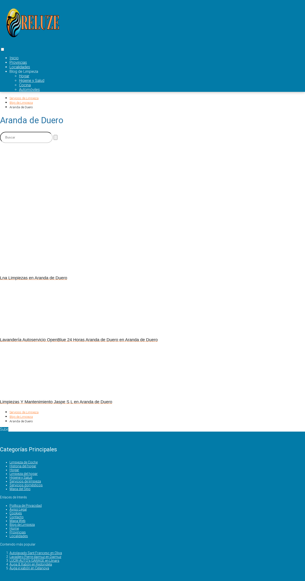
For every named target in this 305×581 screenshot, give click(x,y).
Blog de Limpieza (22, 525)
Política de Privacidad (26, 505)
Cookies (16, 513)
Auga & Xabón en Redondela (31, 564)
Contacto (17, 517)
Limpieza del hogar (24, 474)
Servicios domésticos (26, 485)
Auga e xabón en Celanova (29, 568)
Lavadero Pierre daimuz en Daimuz (35, 557)
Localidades (20, 67)
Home (14, 528)
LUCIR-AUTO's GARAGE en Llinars (34, 560)
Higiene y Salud (31, 80)
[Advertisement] (117, 180)
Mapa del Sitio (20, 489)
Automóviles (29, 89)
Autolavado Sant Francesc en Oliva (36, 553)
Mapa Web (17, 521)
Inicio (14, 58)
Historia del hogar (23, 466)
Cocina (25, 85)
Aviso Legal (18, 509)
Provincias (18, 62)
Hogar (24, 76)
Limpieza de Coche (24, 462)
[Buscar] (55, 137)
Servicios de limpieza (25, 481)
